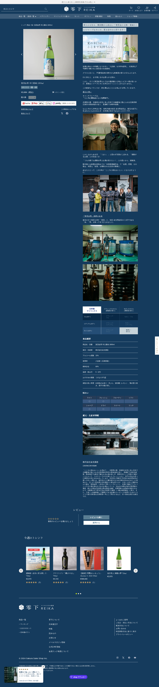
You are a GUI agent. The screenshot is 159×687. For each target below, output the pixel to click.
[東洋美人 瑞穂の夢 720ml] (119, 558)
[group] (37, 566)
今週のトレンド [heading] (33, 538)
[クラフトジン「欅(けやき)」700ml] (65, 558)
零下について (54, 620)
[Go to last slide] (21, 54)
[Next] (136, 571)
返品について (25, 113)
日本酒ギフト (25, 632)
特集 (50, 629)
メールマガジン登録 (57, 642)
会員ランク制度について (59, 651)
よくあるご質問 (122, 620)
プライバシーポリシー (124, 634)
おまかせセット (25, 628)
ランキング (24, 624)
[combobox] (24, 8)
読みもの (52, 633)
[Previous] (21, 571)
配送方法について (122, 625)
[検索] (45, 8)
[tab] (56, 78)
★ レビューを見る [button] (157, 345)
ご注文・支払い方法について (127, 623)
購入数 (23, 97)
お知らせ (52, 638)
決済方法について (27, 109)
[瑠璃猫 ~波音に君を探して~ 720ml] (38, 558)
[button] (44, 16)
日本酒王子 (53, 624)
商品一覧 (22, 16)
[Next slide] (75, 54)
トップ (23, 25)
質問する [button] (96, 523)
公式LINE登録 (54, 647)
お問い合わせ (121, 628)
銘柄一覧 (31, 16)
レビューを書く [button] (96, 517)
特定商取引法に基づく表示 (126, 631)
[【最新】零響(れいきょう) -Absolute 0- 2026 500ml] (92, 558)
